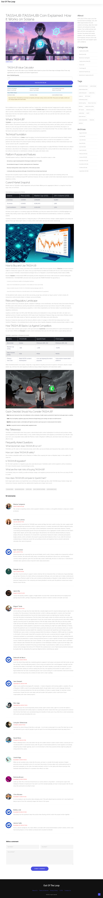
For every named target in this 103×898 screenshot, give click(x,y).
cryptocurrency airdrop (89, 106)
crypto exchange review (83, 89)
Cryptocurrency (83, 51)
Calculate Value (40, 82)
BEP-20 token (87, 96)
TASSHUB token (9, 489)
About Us (34, 891)
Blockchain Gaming (84, 58)
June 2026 (82, 140)
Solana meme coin (82, 116)
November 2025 (83, 164)
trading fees (92, 120)
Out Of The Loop (8, 1)
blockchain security (90, 110)
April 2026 (82, 147)
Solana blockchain (19, 489)
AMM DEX (81, 123)
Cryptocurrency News (84, 61)
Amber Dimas (9, 61)
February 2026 (83, 154)
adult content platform (39, 489)
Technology (82, 68)
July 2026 (82, 136)
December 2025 (83, 161)
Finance (81, 65)
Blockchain (82, 54)
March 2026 (82, 150)
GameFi (87, 113)
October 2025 (83, 167)
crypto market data (51, 489)
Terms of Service (43, 891)
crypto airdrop (81, 113)
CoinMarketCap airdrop (83, 99)
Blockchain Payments (84, 72)
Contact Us (68, 891)
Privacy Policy (54, 891)
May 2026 (82, 143)
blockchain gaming (82, 103)
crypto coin (28, 489)
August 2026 (83, 133)
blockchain (81, 106)
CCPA (61, 891)
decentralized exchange (83, 86)
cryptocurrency (91, 93)
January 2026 (83, 157)
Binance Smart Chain (92, 103)
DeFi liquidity (81, 110)
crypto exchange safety (83, 120)
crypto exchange (93, 86)
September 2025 (83, 171)
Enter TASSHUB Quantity (13, 75)
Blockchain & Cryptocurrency (86, 75)
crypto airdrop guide (82, 93)
